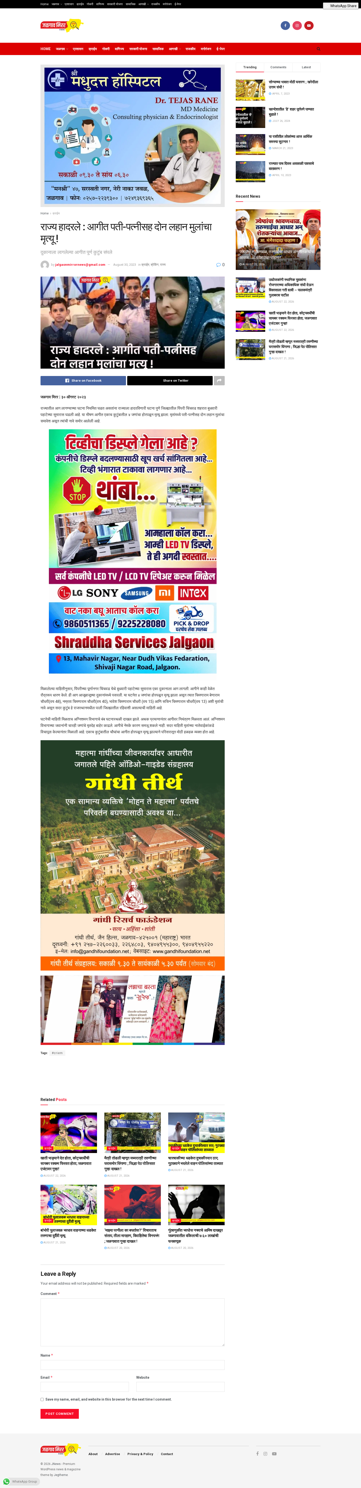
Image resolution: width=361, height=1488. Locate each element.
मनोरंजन (167, 4)
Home (45, 4)
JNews (56, 1464)
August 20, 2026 (118, 1248)
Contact (167, 1454)
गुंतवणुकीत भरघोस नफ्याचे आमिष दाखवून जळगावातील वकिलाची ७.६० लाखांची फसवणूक (195, 1236)
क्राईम (80, 4)
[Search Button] (318, 49)
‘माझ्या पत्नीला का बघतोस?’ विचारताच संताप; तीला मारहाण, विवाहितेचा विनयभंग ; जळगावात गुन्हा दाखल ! (131, 1236)
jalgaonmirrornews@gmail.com (80, 264)
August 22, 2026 (54, 1175)
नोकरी (90, 4)
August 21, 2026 (118, 1175)
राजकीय (155, 4)
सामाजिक (131, 4)
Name (47, 1355)
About (92, 1454)
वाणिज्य (100, 4)
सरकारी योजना (115, 4)
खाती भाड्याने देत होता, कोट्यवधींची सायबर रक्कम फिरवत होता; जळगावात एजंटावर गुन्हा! (66, 1163)
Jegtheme (61, 1475)
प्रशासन (69, 4)
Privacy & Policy (140, 1454)
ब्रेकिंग (155, 264)
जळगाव (55, 4)
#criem (57, 1053)
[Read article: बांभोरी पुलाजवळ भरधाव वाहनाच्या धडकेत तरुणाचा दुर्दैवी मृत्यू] (69, 1205)
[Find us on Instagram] (297, 25)
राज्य (163, 264)
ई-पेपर (178, 4)
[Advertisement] (132, 1075)
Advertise (112, 1454)
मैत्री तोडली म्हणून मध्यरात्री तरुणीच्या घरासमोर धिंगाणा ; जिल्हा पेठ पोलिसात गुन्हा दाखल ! (130, 1163)
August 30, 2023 (124, 264)
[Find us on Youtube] (309, 25)
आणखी (142, 4)
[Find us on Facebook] (285, 25)
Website (142, 1377)
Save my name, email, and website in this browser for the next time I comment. (108, 1399)
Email (47, 1377)
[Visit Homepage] (62, 26)
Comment (50, 1293)
